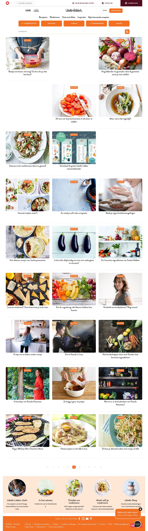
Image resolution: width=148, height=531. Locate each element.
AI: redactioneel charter (87, 524)
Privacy (28, 524)
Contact (102, 524)
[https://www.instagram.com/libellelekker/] (83, 518)
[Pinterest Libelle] (91, 518)
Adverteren (41, 527)
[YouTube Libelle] (87, 518)
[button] (131, 3)
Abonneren (30, 527)
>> (101, 467)
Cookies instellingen (68, 524)
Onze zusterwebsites (56, 527)
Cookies (55, 524)
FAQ (110, 524)
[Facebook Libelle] (79, 518)
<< (47, 467)
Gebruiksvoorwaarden (42, 524)
